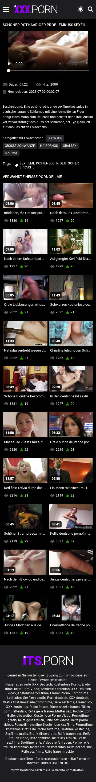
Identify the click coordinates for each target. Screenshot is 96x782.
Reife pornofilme (79, 747)
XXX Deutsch (42, 684)
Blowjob (55, 138)
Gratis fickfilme (14, 702)
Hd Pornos (49, 146)
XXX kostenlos (17, 707)
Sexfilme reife (31, 742)
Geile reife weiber (19, 715)
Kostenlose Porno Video (52, 715)
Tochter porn (82, 711)
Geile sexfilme (64, 702)
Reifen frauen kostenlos (48, 747)
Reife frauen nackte (59, 751)
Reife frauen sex (70, 734)
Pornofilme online (28, 725)
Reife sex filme (32, 751)
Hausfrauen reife (18, 684)
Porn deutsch (57, 698)
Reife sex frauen (64, 738)
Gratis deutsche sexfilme (40, 729)
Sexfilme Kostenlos (55, 689)
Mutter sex (63, 711)
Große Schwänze (20, 146)
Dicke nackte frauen (65, 707)
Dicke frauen (39, 707)
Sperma (11, 153)
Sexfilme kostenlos (75, 729)
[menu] (6, 9)
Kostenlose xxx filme (33, 693)
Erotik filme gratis (42, 734)
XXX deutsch (78, 698)
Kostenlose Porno (67, 684)
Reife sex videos (58, 720)
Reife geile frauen (41, 711)
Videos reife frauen (57, 742)
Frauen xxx (84, 702)
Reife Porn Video (26, 689)
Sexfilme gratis (34, 698)
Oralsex (70, 146)
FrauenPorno (60, 693)
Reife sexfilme (40, 738)
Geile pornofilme (39, 702)
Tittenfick (19, 711)
